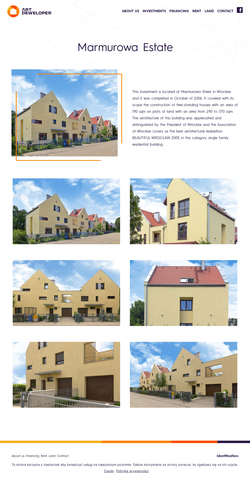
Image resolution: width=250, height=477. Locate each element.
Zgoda (109, 471)
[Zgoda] (243, 467)
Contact (225, 11)
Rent (196, 11)
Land (209, 11)
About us (130, 11)
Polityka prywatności (132, 471)
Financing (179, 11)
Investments (154, 11)
